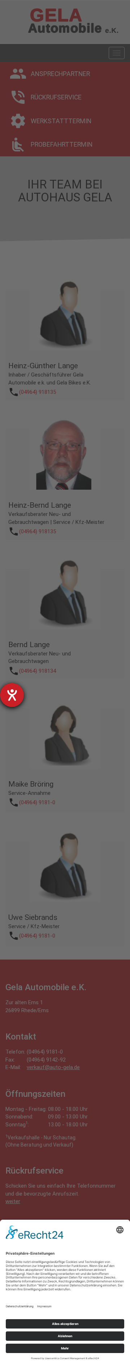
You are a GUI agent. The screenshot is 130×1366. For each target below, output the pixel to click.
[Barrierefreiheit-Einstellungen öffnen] (12, 695)
